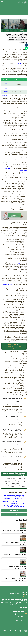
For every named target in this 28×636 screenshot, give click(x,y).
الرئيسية (24, 46)
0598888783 (5, 95)
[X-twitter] (25, 620)
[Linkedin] (17, 620)
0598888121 (5, 92)
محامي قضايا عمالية (17, 63)
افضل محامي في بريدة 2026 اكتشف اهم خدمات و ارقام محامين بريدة (14, 496)
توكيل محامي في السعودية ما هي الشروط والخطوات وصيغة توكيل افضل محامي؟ (13, 506)
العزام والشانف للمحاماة (15, 263)
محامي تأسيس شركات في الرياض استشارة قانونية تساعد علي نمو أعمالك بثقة (14, 499)
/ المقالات (20, 46)
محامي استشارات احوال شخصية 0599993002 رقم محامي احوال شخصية (13, 502)
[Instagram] (21, 620)
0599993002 (5, 83)
